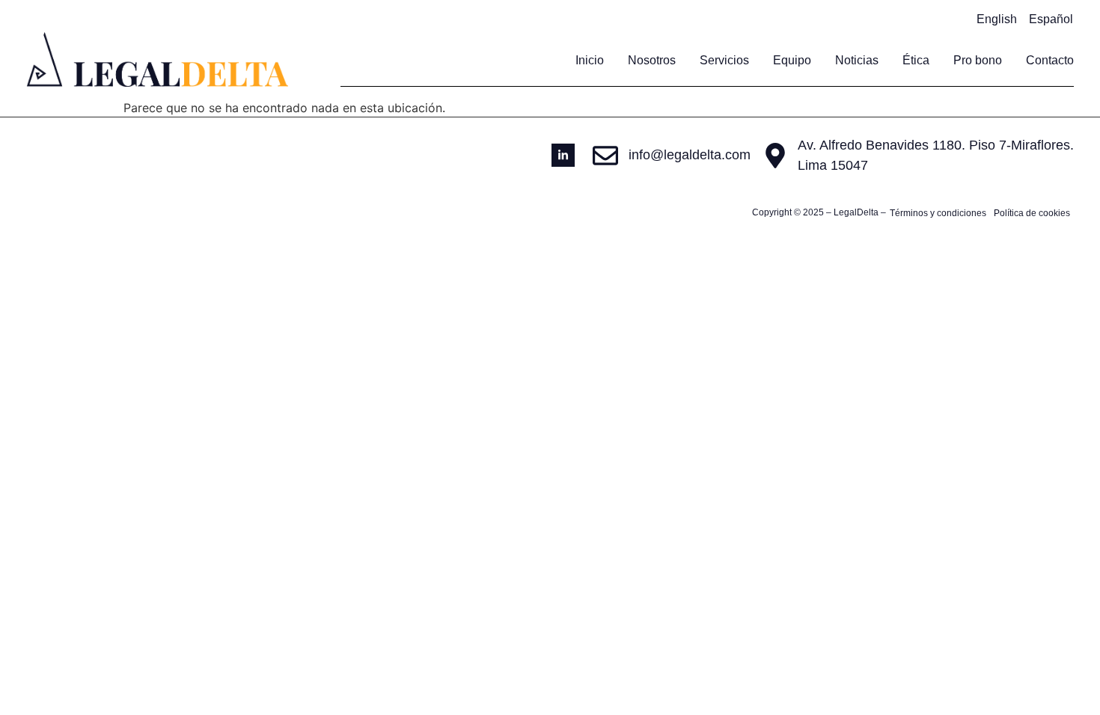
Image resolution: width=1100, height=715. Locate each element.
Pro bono (977, 60)
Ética (915, 60)
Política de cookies (1032, 213)
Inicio (589, 60)
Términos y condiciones (938, 213)
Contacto (1050, 60)
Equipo (792, 60)
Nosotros (652, 60)
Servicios (724, 60)
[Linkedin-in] (563, 155)
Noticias (857, 60)
